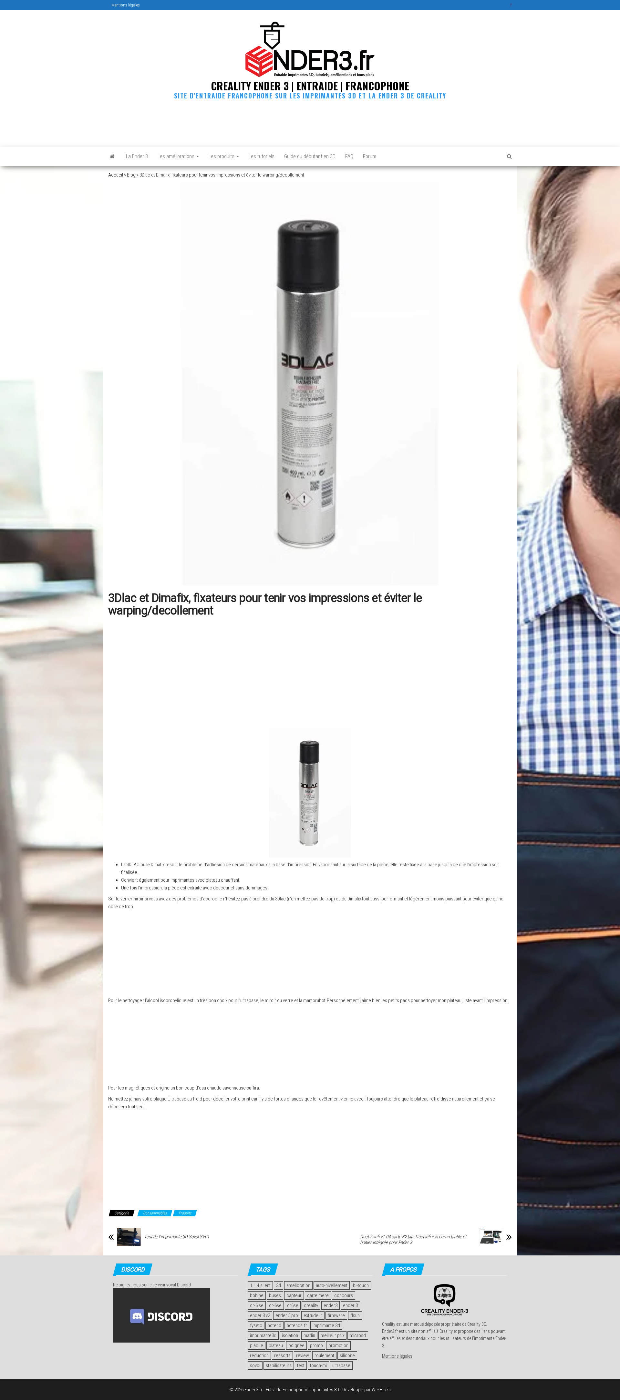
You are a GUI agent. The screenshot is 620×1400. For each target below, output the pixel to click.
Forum (369, 156)
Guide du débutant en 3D (310, 156)
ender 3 (350, 1305)
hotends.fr (297, 1325)
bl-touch (361, 1285)
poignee (296, 1345)
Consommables (155, 1213)
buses (275, 1295)
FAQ (349, 156)
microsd (358, 1335)
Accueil (115, 175)
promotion (338, 1345)
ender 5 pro (286, 1315)
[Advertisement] (310, 121)
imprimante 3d (326, 1325)
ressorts (282, 1355)
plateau (276, 1345)
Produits (185, 1213)
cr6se (292, 1305)
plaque (256, 1345)
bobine (257, 1295)
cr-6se (275, 1305)
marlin (309, 1335)
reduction (259, 1355)
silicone (347, 1355)
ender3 (330, 1305)
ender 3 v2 (260, 1315)
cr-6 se (257, 1305)
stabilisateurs (279, 1365)
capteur (294, 1295)
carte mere (318, 1295)
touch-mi (318, 1365)
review (302, 1355)
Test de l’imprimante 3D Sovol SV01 (176, 1237)
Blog (131, 175)
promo (316, 1345)
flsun (355, 1315)
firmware (336, 1315)
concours (343, 1295)
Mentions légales (125, 5)
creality (311, 1305)
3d (278, 1285)
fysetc (256, 1325)
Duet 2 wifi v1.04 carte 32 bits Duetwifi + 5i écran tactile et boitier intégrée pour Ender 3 (413, 1239)
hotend (274, 1325)
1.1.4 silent (260, 1285)
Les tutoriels (261, 156)
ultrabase (341, 1365)
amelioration (298, 1285)
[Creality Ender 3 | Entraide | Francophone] (112, 156)
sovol (255, 1365)
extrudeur (313, 1315)
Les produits (222, 156)
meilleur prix (332, 1335)
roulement (324, 1355)
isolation (290, 1335)
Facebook (511, 5)
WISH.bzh (381, 1390)
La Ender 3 (137, 156)
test (301, 1365)
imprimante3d (263, 1335)
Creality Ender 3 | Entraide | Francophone (310, 85)
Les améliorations (177, 156)
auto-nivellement (331, 1285)
